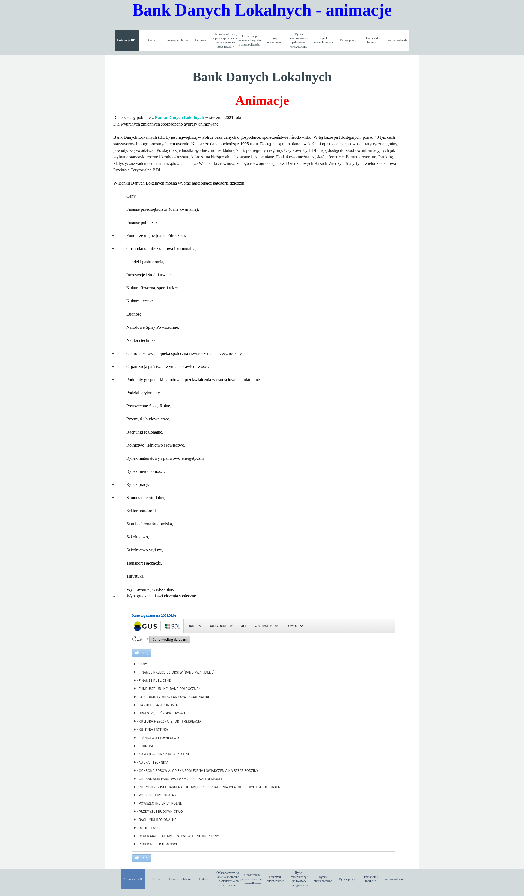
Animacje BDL (127, 40)
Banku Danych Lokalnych (179, 117)
